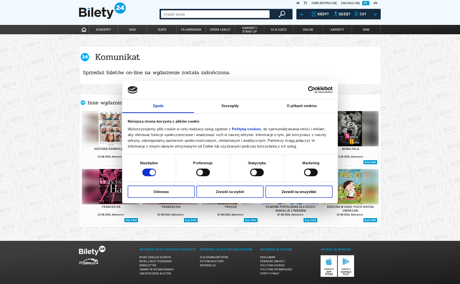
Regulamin (267, 257)
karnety (337, 29)
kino (132, 29)
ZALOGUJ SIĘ (350, 3)
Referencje (208, 265)
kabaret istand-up (249, 29)
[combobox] (215, 14)
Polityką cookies (246, 129)
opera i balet (220, 29)
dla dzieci (279, 29)
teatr (161, 29)
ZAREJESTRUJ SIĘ (324, 3)
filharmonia (191, 29)
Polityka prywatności (276, 269)
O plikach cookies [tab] (302, 106)
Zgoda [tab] (158, 106)
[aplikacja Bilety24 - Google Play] (346, 276)
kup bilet (370, 162)
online (308, 29)
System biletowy (212, 261)
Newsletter (147, 265)
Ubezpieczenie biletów (155, 273)
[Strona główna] (102, 18)
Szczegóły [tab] (230, 106)
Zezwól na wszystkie (299, 192)
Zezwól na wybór (230, 192)
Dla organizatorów (214, 257)
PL (366, 3)
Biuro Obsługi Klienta (155, 257)
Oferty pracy (269, 273)
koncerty (103, 29)
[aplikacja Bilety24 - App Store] (329, 276)
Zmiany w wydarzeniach (156, 269)
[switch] (203, 172)
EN (375, 3)
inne (366, 29)
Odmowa (161, 192)
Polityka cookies (272, 265)
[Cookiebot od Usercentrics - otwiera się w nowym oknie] (312, 89)
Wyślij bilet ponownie (155, 261)
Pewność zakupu (272, 261)
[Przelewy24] (88, 265)
